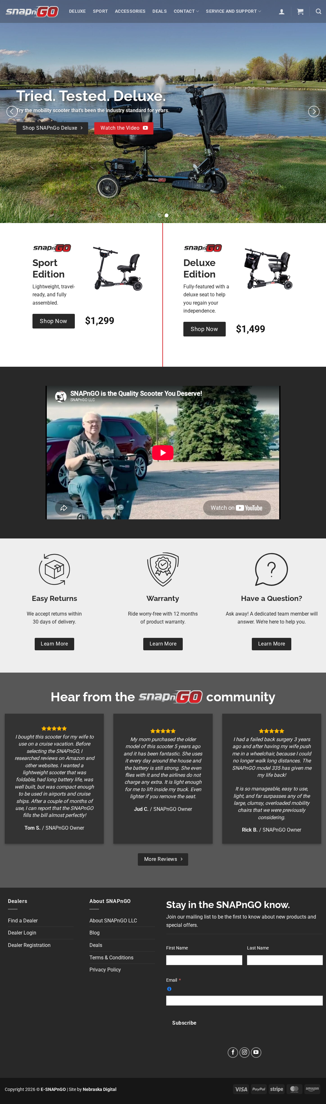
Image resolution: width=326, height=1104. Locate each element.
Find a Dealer (23, 921)
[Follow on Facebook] (233, 1052)
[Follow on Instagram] (244, 1052)
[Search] (318, 11)
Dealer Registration (29, 945)
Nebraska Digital (100, 1089)
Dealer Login (22, 933)
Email (171, 980)
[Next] (314, 111)
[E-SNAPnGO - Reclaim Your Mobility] (32, 11)
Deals (159, 11)
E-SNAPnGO (53, 1089)
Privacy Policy (105, 970)
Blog (94, 933)
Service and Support (231, 11)
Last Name (258, 948)
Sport (100, 11)
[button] (300, 11)
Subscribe (184, 1023)
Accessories (130, 11)
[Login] (282, 11)
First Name (177, 948)
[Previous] (12, 111)
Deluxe (77, 11)
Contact (184, 11)
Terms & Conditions (111, 958)
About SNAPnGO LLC (113, 921)
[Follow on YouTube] (256, 1052)
